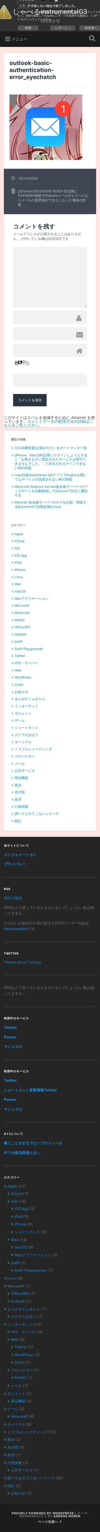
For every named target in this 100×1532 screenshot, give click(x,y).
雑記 (18, 821)
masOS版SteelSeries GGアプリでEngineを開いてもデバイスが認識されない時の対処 (51, 477)
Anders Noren (66, 1516)
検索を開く (91, 39)
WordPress (23, 677)
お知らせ (21, 692)
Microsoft (22, 605)
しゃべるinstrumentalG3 (50, 12)
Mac (18, 584)
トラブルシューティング (33, 749)
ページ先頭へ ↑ (50, 1522)
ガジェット (23, 713)
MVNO (20, 620)
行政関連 (21, 807)
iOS (17, 548)
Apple (19, 534)
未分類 (20, 792)
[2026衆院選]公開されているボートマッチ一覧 (51, 448)
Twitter (20, 656)
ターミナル (23, 742)
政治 (18, 785)
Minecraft (22, 613)
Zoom (19, 684)
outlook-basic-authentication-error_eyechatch (32, 69)
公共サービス (25, 771)
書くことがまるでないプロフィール (33, 1143)
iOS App (21, 555)
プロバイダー (25, 756)
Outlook (20, 634)
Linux (19, 577)
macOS (20, 591)
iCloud (19, 541)
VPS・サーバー (26, 663)
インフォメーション (20, 854)
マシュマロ (13, 1046)
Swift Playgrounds (29, 649)
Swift (19, 641)
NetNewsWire (16, 928)
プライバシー (15, 864)
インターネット (26, 706)
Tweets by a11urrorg (22, 962)
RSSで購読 (13, 898)
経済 (18, 799)
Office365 (23, 627)
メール (20, 764)
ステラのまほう (26, 735)
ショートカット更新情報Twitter (30, 1090)
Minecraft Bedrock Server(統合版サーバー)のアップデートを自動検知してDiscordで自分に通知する (51, 491)
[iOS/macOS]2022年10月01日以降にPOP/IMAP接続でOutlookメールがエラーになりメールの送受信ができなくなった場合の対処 (53, 197)
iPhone (20, 570)
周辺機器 (21, 778)
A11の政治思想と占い (22, 1152)
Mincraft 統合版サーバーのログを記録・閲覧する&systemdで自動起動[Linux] (50, 504)
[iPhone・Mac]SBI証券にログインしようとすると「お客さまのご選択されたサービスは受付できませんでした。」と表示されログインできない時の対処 (51, 461)
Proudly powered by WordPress (43, 1513)
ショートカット (26, 728)
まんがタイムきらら (30, 699)
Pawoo (10, 1037)
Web (18, 670)
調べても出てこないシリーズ (37, 814)
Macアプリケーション (32, 598)
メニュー (19, 38)
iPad (18, 562)
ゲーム (20, 720)
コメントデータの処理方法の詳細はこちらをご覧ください (48, 423)
